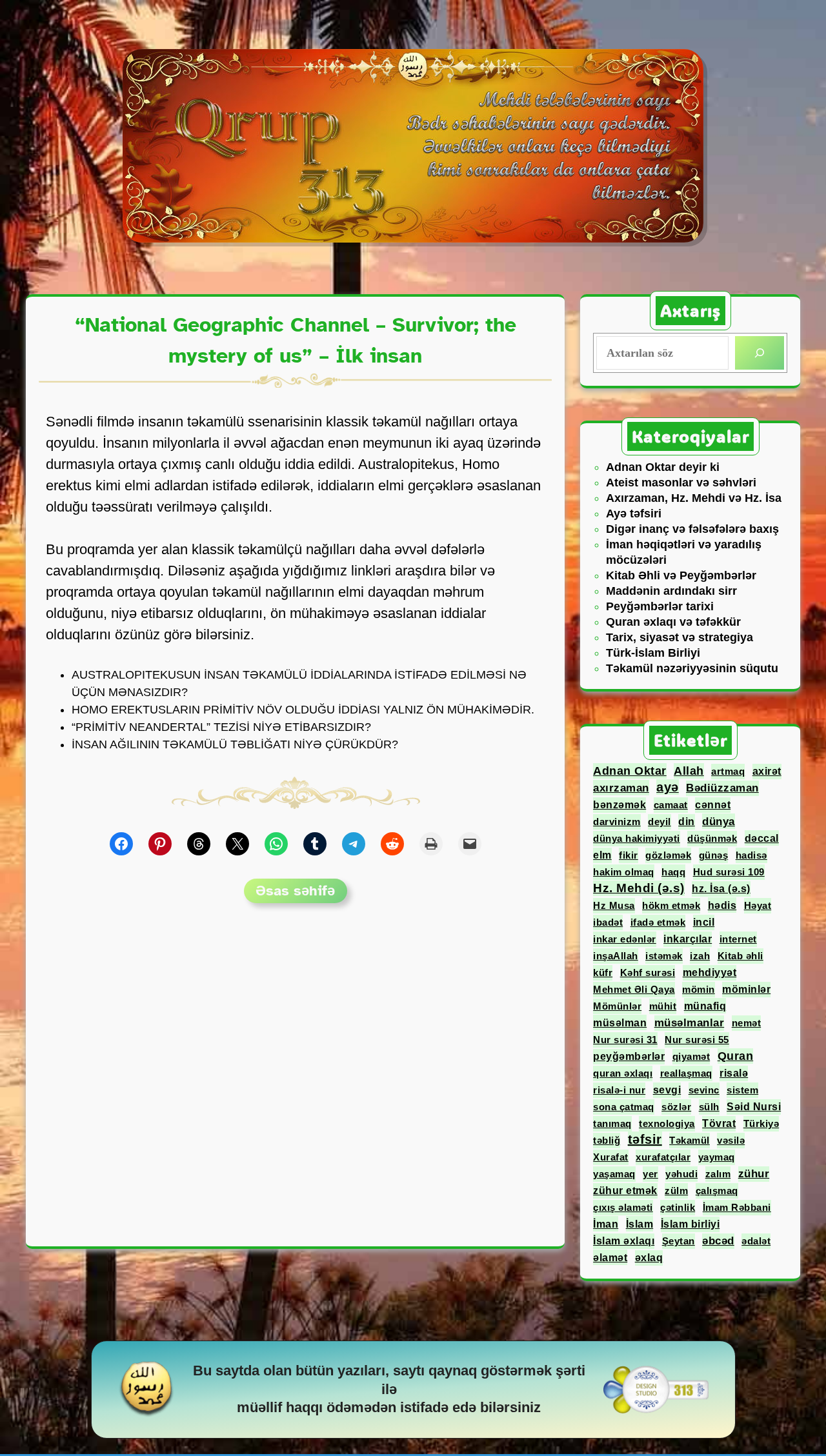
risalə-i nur (619, 1089)
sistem (742, 1089)
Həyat (758, 905)
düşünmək (712, 838)
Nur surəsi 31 (625, 1039)
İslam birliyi (690, 1224)
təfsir (645, 1139)
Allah (689, 770)
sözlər (676, 1106)
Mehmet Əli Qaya (634, 989)
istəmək (664, 955)
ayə (667, 787)
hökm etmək (671, 905)
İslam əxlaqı (623, 1240)
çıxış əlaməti (623, 1207)
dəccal (762, 838)
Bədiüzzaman (722, 788)
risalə (734, 1073)
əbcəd (718, 1241)
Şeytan (678, 1240)
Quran (736, 1056)
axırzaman (621, 787)
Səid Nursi (754, 1106)
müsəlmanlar (689, 1023)
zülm (676, 1190)
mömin (698, 989)
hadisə (751, 855)
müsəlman (620, 1022)
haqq (673, 871)
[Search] (759, 353)
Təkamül (689, 1140)
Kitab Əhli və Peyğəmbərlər (681, 575)
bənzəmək (619, 804)
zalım (718, 1173)
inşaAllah (615, 955)
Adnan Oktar (630, 770)
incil (704, 922)
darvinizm (617, 821)
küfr (602, 972)
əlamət (610, 1257)
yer (650, 1173)
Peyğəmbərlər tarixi (660, 606)
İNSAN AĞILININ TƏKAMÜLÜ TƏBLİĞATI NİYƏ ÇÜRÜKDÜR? (235, 744)
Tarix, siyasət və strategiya (679, 637)
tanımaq (612, 1123)
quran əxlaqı (622, 1073)
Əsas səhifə (295, 890)
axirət (766, 771)
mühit (663, 1006)
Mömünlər (617, 1006)
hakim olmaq (623, 871)
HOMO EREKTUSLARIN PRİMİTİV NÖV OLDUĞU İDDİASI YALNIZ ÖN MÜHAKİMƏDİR (301, 709)
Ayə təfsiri (633, 513)
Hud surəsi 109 (729, 871)
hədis (722, 905)
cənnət (712, 804)
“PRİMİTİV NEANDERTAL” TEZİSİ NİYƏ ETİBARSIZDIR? (221, 727)
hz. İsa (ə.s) (721, 888)
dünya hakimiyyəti (636, 838)
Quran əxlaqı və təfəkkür (673, 621)
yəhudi (681, 1173)
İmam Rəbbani (737, 1207)
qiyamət (691, 1056)
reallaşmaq (686, 1073)
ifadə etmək (658, 922)
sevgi (667, 1089)
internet (738, 938)
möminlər (746, 989)
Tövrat (719, 1123)
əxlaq (649, 1257)
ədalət (756, 1240)
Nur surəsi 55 (697, 1039)
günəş (714, 855)
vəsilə (731, 1140)
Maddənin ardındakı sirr (671, 590)
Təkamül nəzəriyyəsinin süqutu (692, 668)
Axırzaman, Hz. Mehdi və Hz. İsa (693, 498)
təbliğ (606, 1140)
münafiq (705, 1006)
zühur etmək (625, 1190)
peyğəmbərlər (629, 1056)
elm (602, 855)
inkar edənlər (624, 938)
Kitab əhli (740, 955)
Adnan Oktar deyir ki (663, 467)
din (686, 821)
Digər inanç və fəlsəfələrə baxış (692, 529)
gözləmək (668, 855)
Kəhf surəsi (648, 972)
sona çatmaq (623, 1106)
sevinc (704, 1089)
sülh (709, 1106)
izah (700, 955)
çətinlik (677, 1207)
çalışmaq (717, 1190)
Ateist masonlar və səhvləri (681, 482)
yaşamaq (614, 1173)
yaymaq (716, 1157)
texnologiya (667, 1123)
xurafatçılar (663, 1157)
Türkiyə (761, 1123)
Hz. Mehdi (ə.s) (639, 888)
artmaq (728, 771)
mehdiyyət (710, 972)
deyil (659, 821)
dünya (718, 821)
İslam (640, 1224)
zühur (754, 1174)
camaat (671, 804)
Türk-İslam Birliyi (653, 652)
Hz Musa (614, 905)
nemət (746, 1022)
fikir (628, 855)
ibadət (608, 922)
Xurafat (611, 1157)
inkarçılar (687, 938)
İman (605, 1224)
